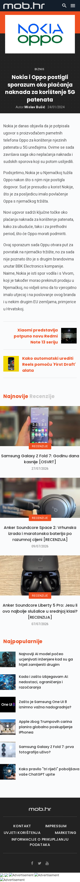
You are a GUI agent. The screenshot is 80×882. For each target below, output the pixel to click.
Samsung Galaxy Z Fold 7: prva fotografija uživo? (46, 749)
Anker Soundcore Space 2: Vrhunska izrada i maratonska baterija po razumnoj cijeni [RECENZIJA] (40, 533)
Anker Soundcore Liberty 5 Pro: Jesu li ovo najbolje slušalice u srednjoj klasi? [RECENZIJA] (40, 611)
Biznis (39, 69)
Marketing (65, 832)
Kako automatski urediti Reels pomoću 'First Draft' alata (49, 364)
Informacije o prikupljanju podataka (40, 842)
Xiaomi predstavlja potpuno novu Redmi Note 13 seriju (36, 336)
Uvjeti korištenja (22, 832)
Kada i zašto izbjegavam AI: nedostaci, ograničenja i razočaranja (43, 682)
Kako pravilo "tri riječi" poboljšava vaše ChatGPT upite (49, 771)
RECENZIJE (40, 446)
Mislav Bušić (34, 107)
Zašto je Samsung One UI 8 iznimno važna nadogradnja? (45, 704)
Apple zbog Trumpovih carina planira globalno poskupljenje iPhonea (45, 727)
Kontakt (22, 826)
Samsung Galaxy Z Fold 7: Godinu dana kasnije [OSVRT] (40, 459)
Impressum (56, 826)
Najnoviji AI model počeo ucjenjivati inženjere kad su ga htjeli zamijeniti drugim (46, 659)
